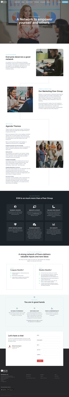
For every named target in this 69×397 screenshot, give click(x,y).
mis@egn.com (14, 348)
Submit (40, 360)
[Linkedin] (1, 384)
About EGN (56, 376)
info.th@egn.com (3, 381)
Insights (41, 376)
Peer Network (28, 376)
